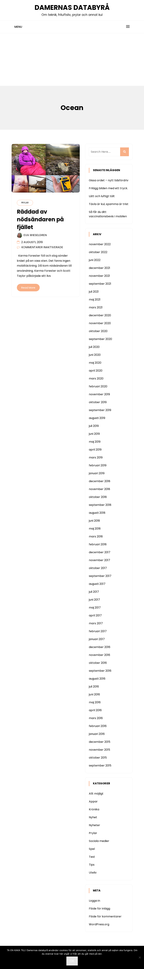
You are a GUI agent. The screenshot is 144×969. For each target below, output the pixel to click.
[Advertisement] (72, 59)
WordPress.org (99, 924)
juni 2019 (94, 434)
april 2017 (95, 615)
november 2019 (99, 394)
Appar (93, 801)
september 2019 (100, 410)
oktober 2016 (98, 663)
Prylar (25, 202)
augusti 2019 (97, 418)
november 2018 (99, 489)
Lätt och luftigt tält (102, 196)
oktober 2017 (98, 568)
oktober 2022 (98, 252)
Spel (92, 849)
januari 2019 (96, 473)
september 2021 (100, 284)
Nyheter (94, 825)
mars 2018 (96, 536)
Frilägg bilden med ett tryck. (108, 188)
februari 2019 (97, 465)
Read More (28, 287)
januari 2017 (97, 639)
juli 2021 (94, 292)
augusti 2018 (97, 513)
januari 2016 (97, 734)
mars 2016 (96, 718)
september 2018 (100, 505)
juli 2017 (94, 592)
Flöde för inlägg (99, 909)
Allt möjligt (96, 794)
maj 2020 (95, 363)
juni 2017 (94, 600)
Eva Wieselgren (35, 235)
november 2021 (99, 276)
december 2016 (99, 647)
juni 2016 (94, 694)
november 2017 (99, 560)
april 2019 (95, 450)
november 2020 (100, 323)
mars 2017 (96, 623)
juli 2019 (94, 426)
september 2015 (100, 765)
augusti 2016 (97, 679)
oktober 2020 (98, 331)
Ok (72, 961)
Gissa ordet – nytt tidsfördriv (108, 180)
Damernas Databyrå (72, 7)
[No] (139, 957)
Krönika (94, 809)
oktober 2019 (98, 402)
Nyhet (93, 817)
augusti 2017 (97, 584)
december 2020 (100, 315)
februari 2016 (98, 726)
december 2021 (99, 268)
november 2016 (99, 655)
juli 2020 (94, 347)
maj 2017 (95, 608)
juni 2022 (94, 260)
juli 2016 (94, 686)
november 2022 (100, 244)
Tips (91, 865)
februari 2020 (98, 386)
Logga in (94, 901)
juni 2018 (94, 521)
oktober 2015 (98, 758)
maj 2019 (94, 442)
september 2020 (100, 339)
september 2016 (100, 671)
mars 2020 (96, 378)
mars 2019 (96, 457)
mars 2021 (96, 307)
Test (92, 857)
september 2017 (100, 576)
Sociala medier (99, 841)
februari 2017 (98, 631)
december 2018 (99, 481)
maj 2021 (94, 299)
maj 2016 (95, 702)
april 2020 (95, 371)
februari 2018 (98, 544)
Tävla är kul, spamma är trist (108, 204)
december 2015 (99, 742)
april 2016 (95, 710)
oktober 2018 (98, 497)
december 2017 (99, 552)
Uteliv (93, 873)
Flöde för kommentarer (105, 916)
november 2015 (99, 750)
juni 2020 (95, 355)
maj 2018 (95, 529)
